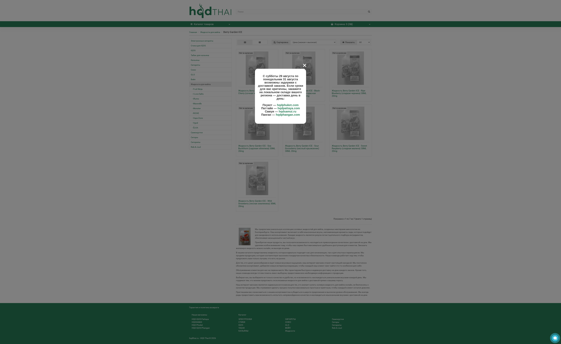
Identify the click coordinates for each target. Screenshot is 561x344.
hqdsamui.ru (287, 111)
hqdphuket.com (288, 105)
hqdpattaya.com (289, 108)
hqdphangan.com (288, 114)
